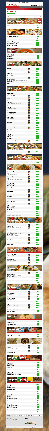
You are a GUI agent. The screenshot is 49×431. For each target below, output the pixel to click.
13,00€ (38, 77)
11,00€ (38, 71)
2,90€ (38, 407)
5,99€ (38, 296)
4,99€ (38, 282)
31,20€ (38, 40)
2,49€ (38, 386)
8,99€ (38, 334)
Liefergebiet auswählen (11, 13)
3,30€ (38, 310)
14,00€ (37, 83)
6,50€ (38, 55)
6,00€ (38, 345)
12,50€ (38, 171)
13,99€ (38, 272)
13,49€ (38, 276)
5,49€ (38, 36)
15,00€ (38, 131)
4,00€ (38, 384)
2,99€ (38, 398)
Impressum (33, 427)
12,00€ (38, 174)
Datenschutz (15, 427)
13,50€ (38, 98)
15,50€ (38, 125)
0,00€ (38, 25)
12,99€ (38, 213)
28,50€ (37, 162)
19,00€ (38, 257)
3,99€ (38, 362)
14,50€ (37, 103)
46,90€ (37, 42)
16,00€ (38, 199)
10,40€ (37, 75)
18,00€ (38, 224)
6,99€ (38, 38)
